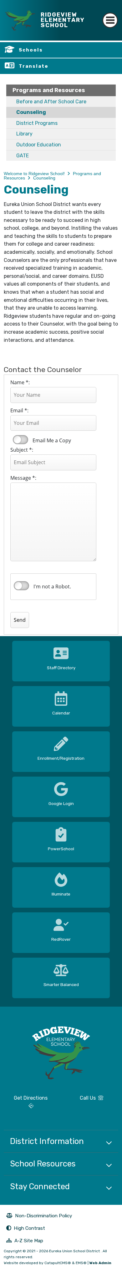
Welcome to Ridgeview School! (34, 173)
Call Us (81, 1100)
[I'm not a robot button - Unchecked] (21, 585)
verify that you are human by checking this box (22, 586)
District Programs (37, 123)
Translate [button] (33, 66)
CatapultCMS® (57, 1263)
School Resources (43, 1163)
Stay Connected (40, 1186)
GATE (22, 156)
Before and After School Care (51, 102)
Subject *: (21, 449)
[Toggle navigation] (110, 15)
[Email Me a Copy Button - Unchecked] (20, 439)
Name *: (20, 382)
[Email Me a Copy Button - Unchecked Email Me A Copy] (19, 439)
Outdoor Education (38, 145)
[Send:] (26, 604)
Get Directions (26, 1104)
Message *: (23, 477)
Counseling (31, 112)
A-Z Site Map (24, 1241)
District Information (47, 1141)
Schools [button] (31, 50)
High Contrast (29, 1228)
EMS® (81, 1263)
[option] (61, 658)
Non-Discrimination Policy (39, 1216)
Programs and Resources (49, 90)
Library (24, 134)
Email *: (19, 410)
